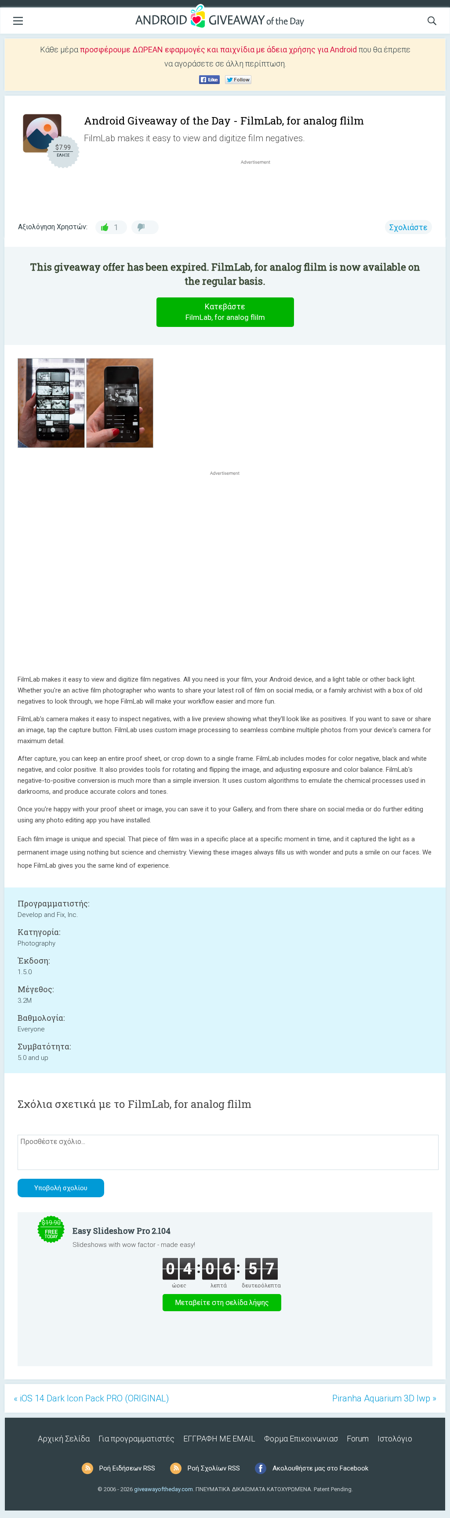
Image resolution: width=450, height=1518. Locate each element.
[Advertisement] (260, 187)
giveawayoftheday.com (163, 1489)
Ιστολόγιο (394, 1438)
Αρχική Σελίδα (64, 1438)
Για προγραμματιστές (136, 1438)
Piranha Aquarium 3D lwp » (384, 1398)
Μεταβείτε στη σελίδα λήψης (222, 1302)
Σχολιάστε (408, 227)
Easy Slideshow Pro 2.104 (122, 1230)
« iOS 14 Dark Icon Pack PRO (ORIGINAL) (91, 1398)
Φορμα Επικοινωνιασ (301, 1438)
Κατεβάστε (225, 312)
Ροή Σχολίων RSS (214, 1468)
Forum (358, 1438)
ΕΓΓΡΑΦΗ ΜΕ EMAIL (219, 1438)
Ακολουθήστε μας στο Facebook (320, 1468)
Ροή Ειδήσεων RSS (127, 1468)
